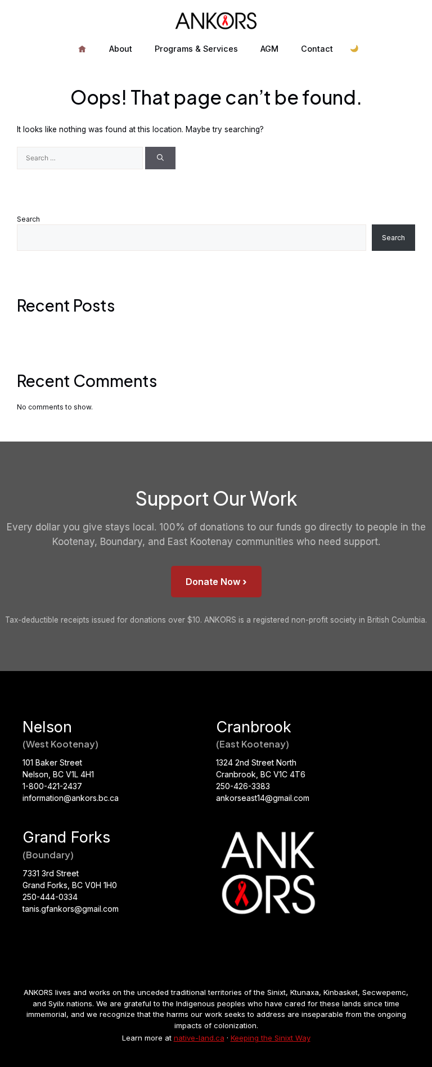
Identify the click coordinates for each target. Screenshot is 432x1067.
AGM (269, 48)
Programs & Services (196, 48)
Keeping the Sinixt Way (270, 1037)
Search (28, 219)
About (120, 48)
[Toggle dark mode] (355, 49)
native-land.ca (199, 1037)
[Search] (160, 158)
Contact (317, 48)
